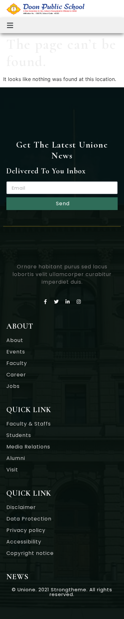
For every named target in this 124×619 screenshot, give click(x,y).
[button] (10, 25)
